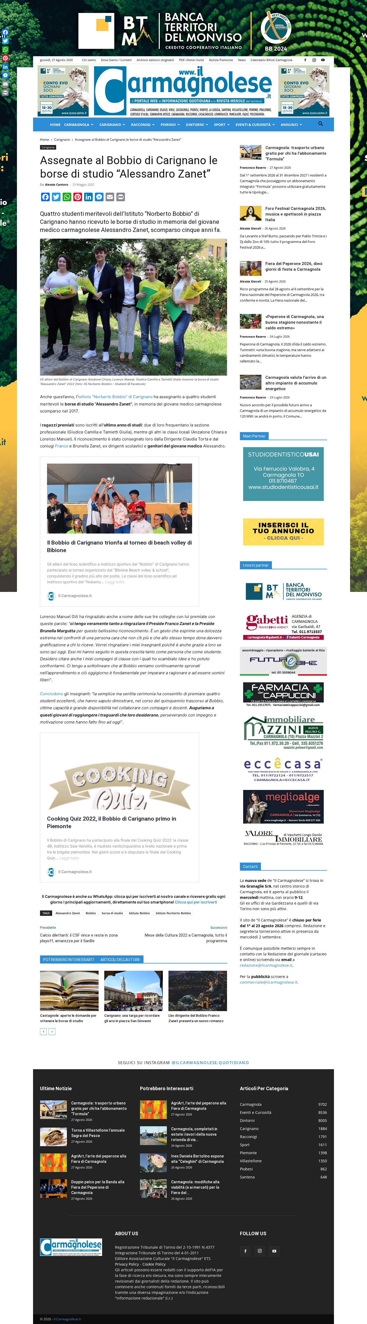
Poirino (168, 124)
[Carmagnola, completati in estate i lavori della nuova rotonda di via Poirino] (153, 1135)
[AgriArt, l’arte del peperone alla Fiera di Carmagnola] (53, 1162)
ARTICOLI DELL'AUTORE (120, 960)
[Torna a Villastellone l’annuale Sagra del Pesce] (53, 1137)
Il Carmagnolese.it (67, 1319)
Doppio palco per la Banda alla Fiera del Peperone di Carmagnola (97, 1187)
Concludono (51, 693)
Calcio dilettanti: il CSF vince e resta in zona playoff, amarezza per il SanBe (79, 938)
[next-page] (52, 1031)
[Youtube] (323, 60)
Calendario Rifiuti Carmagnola (271, 60)
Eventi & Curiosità (253, 124)
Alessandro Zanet (68, 913)
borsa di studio (112, 913)
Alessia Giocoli (250, 228)
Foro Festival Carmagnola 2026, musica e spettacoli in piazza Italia (295, 214)
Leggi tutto (114, 582)
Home (55, 124)
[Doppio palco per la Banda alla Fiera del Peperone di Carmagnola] (53, 1188)
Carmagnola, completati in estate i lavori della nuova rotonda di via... (194, 1134)
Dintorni (195, 124)
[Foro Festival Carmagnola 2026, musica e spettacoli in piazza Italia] (250, 213)
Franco (61, 446)
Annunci (289, 124)
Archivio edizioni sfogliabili (155, 60)
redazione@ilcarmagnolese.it (266, 965)
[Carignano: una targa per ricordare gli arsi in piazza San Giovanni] (133, 991)
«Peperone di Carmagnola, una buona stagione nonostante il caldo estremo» (294, 322)
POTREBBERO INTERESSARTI (68, 960)
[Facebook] (305, 60)
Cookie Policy (153, 1264)
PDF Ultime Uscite (191, 60)
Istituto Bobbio (139, 913)
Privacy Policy (127, 1264)
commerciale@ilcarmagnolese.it (268, 982)
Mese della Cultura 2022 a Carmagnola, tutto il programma (186, 938)
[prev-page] (43, 1031)
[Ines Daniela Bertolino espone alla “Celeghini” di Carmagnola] (153, 1162)
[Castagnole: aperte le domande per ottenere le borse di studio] (69, 991)
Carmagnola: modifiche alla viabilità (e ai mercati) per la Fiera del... (195, 1187)
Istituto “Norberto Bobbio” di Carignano (115, 396)
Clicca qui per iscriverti (196, 902)
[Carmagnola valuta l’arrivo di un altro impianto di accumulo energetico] (250, 382)
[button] (320, 124)
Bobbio (91, 913)
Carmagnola (76, 124)
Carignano (110, 124)
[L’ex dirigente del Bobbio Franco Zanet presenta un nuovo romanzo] (197, 991)
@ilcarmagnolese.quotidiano (210, 1062)
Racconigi (140, 124)
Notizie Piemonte (221, 60)
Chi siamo (89, 60)
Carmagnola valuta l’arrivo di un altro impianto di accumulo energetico (295, 383)
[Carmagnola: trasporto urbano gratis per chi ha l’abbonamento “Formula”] (250, 152)
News (242, 60)
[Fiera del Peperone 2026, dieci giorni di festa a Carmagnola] (250, 268)
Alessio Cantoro (56, 184)
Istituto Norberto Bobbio (173, 913)
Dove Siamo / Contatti (116, 60)
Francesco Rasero (253, 167)
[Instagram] (314, 60)
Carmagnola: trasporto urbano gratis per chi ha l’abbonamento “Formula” (295, 153)
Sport (219, 124)
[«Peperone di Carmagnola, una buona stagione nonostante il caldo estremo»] (250, 321)
